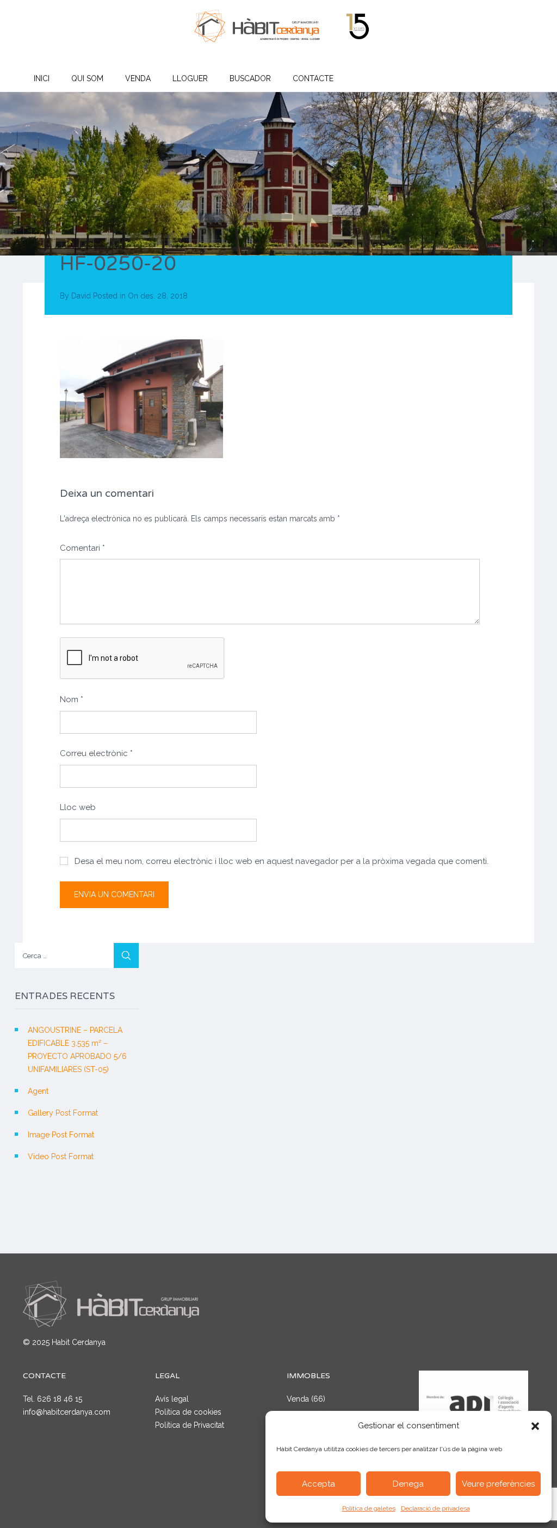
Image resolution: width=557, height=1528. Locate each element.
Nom (71, 699)
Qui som (87, 78)
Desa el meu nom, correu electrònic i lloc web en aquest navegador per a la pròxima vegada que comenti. (281, 861)
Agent (38, 1091)
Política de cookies (188, 1412)
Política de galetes (368, 1508)
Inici (41, 78)
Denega (408, 1484)
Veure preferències (498, 1484)
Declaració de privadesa (435, 1508)
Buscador (250, 78)
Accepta (318, 1484)
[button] (535, 1426)
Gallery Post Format (63, 1113)
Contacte (313, 78)
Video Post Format (61, 1156)
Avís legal (172, 1399)
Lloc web (78, 807)
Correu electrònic (96, 753)
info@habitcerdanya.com (66, 1412)
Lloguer (190, 78)
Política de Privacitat (189, 1425)
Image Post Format (61, 1134)
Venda (138, 78)
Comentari (82, 548)
